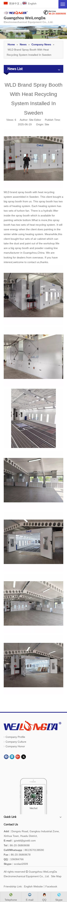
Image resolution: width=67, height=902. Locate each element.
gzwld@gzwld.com (25, 840)
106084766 (14, 859)
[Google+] (17, 756)
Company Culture (16, 741)
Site (47, 124)
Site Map (56, 876)
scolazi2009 (16, 863)
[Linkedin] (12, 756)
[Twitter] (23, 756)
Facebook (51, 886)
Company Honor (15, 746)
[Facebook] (6, 756)
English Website (33, 886)
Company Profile (15, 736)
